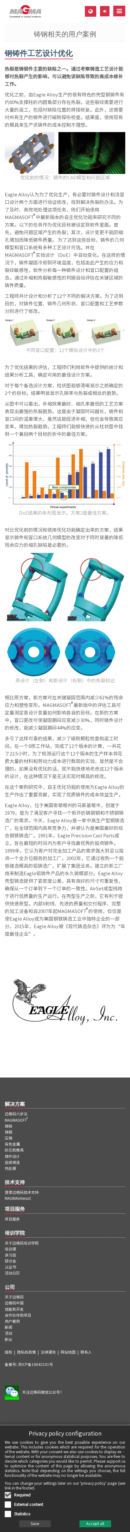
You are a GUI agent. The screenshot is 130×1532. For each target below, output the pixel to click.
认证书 (10, 1267)
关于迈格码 (14, 1297)
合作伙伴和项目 (18, 1315)
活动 (8, 1333)
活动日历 (12, 1273)
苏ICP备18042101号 (35, 1364)
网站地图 (68, 1352)
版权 (8, 1352)
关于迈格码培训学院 (22, 1243)
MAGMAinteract (18, 1198)
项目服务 (12, 1219)
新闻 (8, 1327)
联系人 (86, 1352)
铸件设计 (12, 1156)
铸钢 (8, 1132)
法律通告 (48, 1352)
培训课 (10, 1249)
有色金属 (12, 1144)
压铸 (8, 1138)
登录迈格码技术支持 (22, 1192)
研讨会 (10, 1261)
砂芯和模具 (14, 1150)
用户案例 (12, 1321)
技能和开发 (14, 1309)
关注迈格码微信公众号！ (43, 1392)
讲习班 (10, 1255)
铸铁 (8, 1126)
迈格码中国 (14, 1303)
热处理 (10, 1168)
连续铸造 (12, 1162)
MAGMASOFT (17, 1120)
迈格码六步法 (16, 1114)
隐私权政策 (26, 1352)
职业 (8, 1339)
